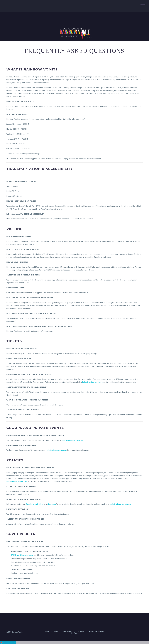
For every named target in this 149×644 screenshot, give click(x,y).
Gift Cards (74, 633)
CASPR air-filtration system (22, 555)
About (56, 631)
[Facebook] (139, 632)
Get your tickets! (9, 642)
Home (47, 631)
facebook (52, 504)
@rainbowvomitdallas (34, 504)
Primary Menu (143, 6)
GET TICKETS (17, 603)
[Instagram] (142, 632)
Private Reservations (96, 631)
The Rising (80, 631)
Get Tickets (67, 631)
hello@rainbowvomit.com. (72, 440)
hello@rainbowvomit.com (92, 382)
